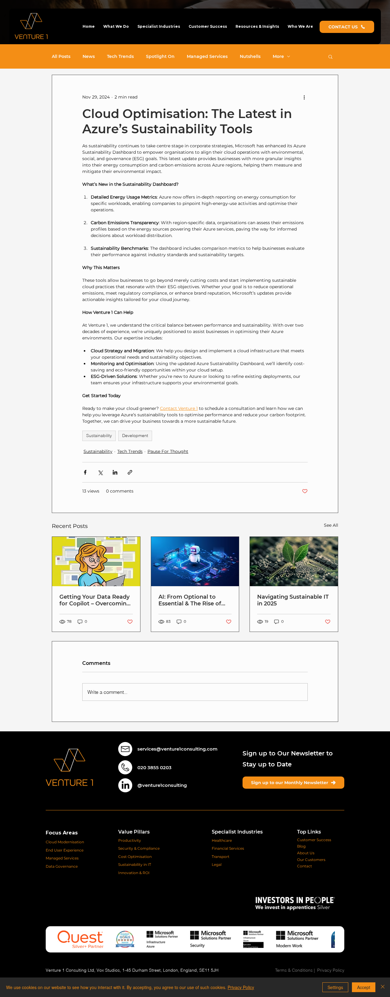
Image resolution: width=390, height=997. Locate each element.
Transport (220, 856)
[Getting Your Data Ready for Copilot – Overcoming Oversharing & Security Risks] (96, 561)
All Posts (61, 56)
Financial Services (228, 848)
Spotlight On (160, 56)
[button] (116, 26)
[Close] (382, 987)
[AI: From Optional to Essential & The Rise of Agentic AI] (195, 561)
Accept (363, 987)
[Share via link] (130, 472)
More (278, 56)
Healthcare (222, 840)
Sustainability (99, 435)
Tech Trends (120, 56)
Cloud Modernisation (65, 842)
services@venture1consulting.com (177, 749)
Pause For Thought (167, 451)
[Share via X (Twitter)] (100, 472)
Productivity (129, 840)
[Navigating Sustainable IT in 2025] (294, 561)
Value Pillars (134, 832)
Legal (217, 864)
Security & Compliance (139, 848)
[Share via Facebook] (85, 472)
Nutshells (250, 56)
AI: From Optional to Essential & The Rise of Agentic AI (189, 600)
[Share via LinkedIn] (115, 472)
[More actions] (304, 97)
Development (135, 435)
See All (331, 525)
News (89, 56)
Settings (335, 987)
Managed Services (207, 56)
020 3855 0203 (154, 767)
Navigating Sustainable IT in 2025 (293, 600)
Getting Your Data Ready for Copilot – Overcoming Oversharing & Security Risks (94, 600)
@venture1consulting (162, 785)
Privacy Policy (330, 970)
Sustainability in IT (135, 864)
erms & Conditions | (297, 970)
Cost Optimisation (135, 856)
